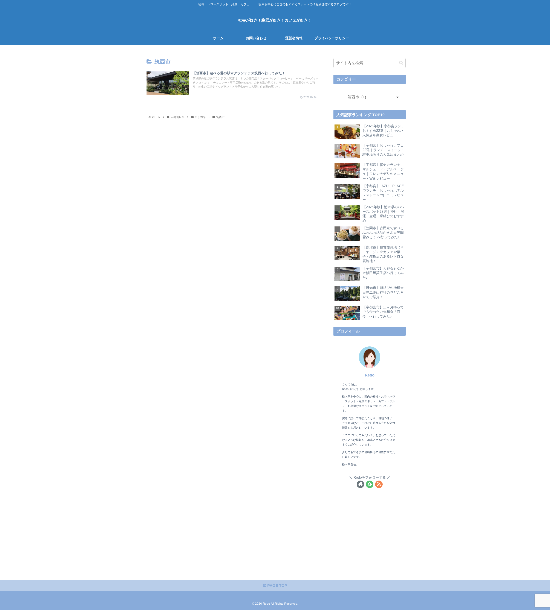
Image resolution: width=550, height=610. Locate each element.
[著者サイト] (360, 484)
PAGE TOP (276, 585)
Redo (369, 375)
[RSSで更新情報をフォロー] (379, 484)
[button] (401, 62)
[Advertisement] (369, 528)
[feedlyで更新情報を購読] (369, 484)
